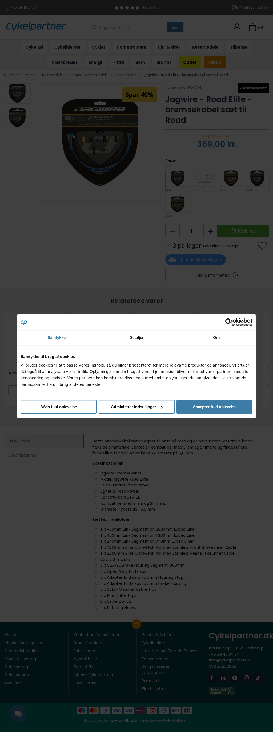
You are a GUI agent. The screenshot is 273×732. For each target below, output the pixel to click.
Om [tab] (216, 337)
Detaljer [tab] (136, 337)
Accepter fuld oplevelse (214, 406)
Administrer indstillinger (133, 406)
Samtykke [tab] (56, 337)
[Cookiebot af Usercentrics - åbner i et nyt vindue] (229, 322)
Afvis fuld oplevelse (58, 406)
